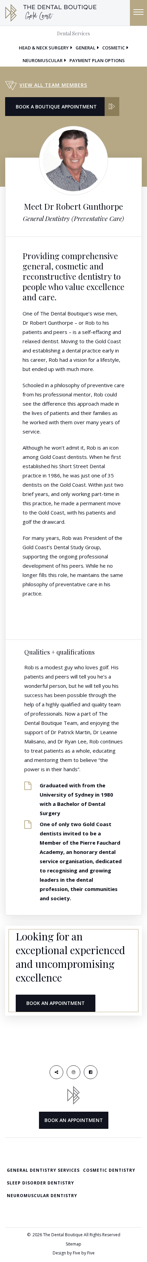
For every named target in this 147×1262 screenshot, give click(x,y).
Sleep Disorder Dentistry (40, 1183)
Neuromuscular (43, 60)
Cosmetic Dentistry (109, 1170)
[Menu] (138, 13)
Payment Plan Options (97, 60)
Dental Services (73, 33)
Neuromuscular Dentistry (42, 1196)
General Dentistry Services (43, 1170)
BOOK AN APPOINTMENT (55, 1003)
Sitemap (73, 1244)
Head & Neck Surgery (44, 48)
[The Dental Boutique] (50, 12)
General (85, 48)
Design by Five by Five (74, 1253)
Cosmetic (113, 48)
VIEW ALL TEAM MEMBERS (53, 85)
